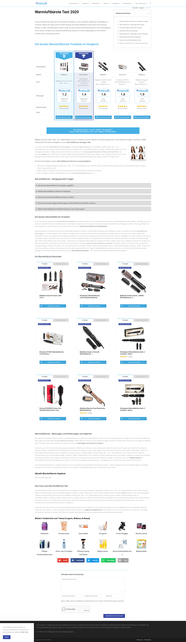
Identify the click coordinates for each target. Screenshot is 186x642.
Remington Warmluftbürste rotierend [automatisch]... (90, 296)
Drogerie (141, 8)
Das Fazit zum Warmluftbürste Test (130, 40)
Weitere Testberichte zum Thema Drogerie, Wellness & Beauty (134, 43)
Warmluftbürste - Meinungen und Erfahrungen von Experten (134, 34)
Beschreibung (61, 264)
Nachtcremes (141, 533)
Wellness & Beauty (82, 518)
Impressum (140, 640)
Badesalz (44, 533)
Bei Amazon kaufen (65, 117)
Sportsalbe (83, 533)
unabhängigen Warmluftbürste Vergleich (90, 443)
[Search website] (150, 3)
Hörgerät (103, 533)
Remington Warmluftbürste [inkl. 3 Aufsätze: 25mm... (132, 409)
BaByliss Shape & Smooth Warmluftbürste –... (89, 353)
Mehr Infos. (24, 632)
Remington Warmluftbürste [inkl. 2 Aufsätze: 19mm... (132, 353)
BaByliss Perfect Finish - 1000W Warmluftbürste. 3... (131, 296)
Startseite (135, 8)
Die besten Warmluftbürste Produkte (130, 27)
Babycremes (103, 551)
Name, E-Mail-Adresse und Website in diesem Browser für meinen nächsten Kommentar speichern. (92, 601)
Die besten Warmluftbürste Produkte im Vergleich (134, 21)
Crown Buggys (122, 533)
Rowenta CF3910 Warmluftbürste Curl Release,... (52, 353)
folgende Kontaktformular (93, 510)
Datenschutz (147, 640)
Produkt (44, 264)
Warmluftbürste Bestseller (80, 250)
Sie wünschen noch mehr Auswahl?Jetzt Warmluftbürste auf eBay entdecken (93, 130)
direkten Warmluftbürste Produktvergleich (93, 226)
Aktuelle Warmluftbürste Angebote (130, 37)
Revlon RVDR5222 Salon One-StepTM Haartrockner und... (51, 409)
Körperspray (64, 533)
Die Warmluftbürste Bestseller (128, 31)
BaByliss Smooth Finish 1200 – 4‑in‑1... (51, 296)
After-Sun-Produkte (64, 551)
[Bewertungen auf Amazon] (64, 106)
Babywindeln (141, 551)
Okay (7, 637)
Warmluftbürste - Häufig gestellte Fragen (131, 24)
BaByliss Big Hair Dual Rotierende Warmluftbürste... (92, 409)
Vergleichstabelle (135, 458)
